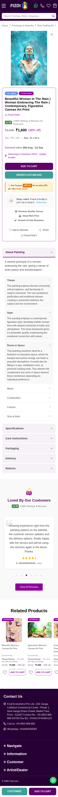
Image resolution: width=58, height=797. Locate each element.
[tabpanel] (29, 542)
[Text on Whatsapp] (36, 6)
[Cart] (55, 6)
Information (17, 754)
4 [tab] (31, 575)
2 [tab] (22, 575)
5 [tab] (36, 575)
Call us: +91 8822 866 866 (21, 723)
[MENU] (4, 6)
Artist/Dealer (17, 770)
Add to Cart (29, 166)
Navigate (14, 746)
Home (5, 25)
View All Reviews (29, 587)
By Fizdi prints (7, 655)
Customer (15, 762)
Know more (41, 202)
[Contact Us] (43, 6)
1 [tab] (17, 575)
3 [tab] (26, 575)
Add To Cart (17, 672)
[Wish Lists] (49, 6)
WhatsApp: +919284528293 (22, 729)
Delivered (10, 147)
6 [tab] (41, 575)
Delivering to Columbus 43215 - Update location (27, 156)
